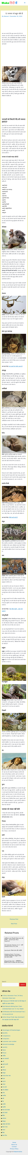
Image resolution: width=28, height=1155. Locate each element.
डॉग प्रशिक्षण (5, 1090)
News (4, 1050)
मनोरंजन (4, 1118)
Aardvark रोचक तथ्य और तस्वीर (13, 950)
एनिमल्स (4, 1070)
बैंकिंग (3, 1115)
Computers (5, 1038)
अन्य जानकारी (5, 1058)
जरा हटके (4, 1087)
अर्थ (3, 1061)
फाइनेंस (4, 1107)
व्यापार (3, 1129)
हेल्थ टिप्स (4, 1135)
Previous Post (14, 919)
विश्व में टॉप (4, 1127)
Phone (4, 1053)
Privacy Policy (14, 1149)
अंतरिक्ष (4, 1055)
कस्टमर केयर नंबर (6, 1075)
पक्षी (3, 1098)
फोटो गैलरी (4, 1112)
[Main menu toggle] (24, 2)
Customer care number (9, 1041)
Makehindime (18, 1151)
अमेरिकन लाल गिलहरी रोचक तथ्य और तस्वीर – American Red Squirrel (13, 939)
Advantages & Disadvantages (11, 1030)
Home (14, 1142)
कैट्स (3, 1078)
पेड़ (3, 1101)
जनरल (3, 1084)
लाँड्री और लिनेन (6, 1124)
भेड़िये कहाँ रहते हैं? (13, 517)
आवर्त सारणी (5, 1064)
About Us (14, 1144)
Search (4, 981)
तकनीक (4, 1095)
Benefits (4, 1033)
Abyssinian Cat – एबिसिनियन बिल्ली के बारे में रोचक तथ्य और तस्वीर (13, 961)
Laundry (4, 1047)
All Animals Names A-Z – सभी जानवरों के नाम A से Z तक (13, 945)
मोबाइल (4, 1121)
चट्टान (4, 1081)
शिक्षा (3, 1132)
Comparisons (6, 1036)
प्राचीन (4, 1104)
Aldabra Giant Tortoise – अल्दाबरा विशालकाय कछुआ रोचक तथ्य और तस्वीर (12, 955)
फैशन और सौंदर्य (6, 1110)
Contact (14, 1146)
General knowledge (8, 1044)
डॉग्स (3, 1092)
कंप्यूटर (4, 1073)
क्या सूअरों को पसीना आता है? (16, 366)
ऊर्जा (3, 1067)
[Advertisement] (14, 25)
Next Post (14, 923)
